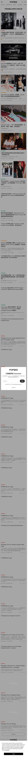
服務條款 (16, 384)
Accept (13, 753)
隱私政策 (19, 384)
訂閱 (22, 381)
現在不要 (13, 387)
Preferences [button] (7, 750)
